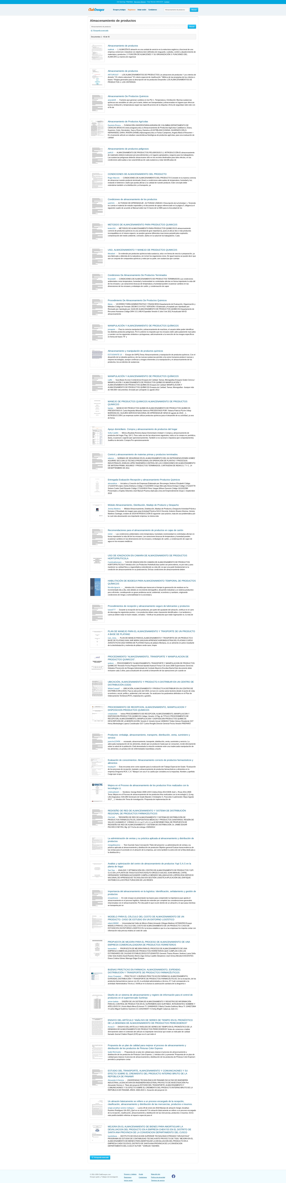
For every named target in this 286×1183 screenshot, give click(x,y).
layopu (110, 408)
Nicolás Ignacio (114, 587)
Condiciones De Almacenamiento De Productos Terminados (137, 275)
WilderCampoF (114, 688)
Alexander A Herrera (116, 1080)
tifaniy (110, 304)
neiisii (110, 534)
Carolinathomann (115, 562)
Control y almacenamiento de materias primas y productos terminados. (143, 454)
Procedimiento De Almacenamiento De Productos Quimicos (137, 300)
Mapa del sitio (155, 1174)
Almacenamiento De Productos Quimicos (128, 96)
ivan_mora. (112, 638)
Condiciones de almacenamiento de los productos (132, 199)
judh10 (110, 152)
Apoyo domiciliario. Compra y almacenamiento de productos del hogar (142, 429)
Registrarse (131, 10)
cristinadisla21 (113, 792)
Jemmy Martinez (114, 509)
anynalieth (112, 100)
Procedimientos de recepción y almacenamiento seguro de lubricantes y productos (149, 606)
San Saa (111, 870)
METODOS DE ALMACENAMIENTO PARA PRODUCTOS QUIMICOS (142, 224)
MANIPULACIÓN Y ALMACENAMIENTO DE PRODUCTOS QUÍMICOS (143, 325)
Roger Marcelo (114, 178)
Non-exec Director (140, 2)
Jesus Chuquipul (114, 976)
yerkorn (111, 663)
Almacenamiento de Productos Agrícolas (128, 121)
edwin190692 (113, 923)
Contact (166, 2)
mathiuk (111, 49)
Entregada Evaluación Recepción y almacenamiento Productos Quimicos (144, 479)
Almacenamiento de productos (123, 45)
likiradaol (111, 254)
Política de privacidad (158, 1177)
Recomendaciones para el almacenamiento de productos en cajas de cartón (145, 530)
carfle (110, 380)
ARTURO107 (113, 75)
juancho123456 (114, 741)
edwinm (111, 458)
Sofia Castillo (113, 433)
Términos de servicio (158, 1180)
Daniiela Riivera (114, 125)
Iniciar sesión (142, 10)
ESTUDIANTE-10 (115, 355)
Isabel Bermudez (114, 1052)
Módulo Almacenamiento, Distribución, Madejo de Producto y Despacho (143, 505)
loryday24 (112, 767)
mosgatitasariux (114, 845)
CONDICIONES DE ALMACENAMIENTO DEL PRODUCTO (137, 174)
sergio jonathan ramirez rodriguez (121, 1108)
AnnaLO (111, 1027)
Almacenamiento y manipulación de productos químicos (135, 351)
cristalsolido (112, 714)
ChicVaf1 (111, 817)
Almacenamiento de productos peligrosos (128, 149)
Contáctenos (152, 10)
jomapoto (111, 329)
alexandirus (112, 483)
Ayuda (141, 1174)
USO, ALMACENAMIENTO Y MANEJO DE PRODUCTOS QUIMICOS (142, 250)
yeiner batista (113, 1001)
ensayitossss (113, 898)
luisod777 (112, 610)
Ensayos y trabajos (119, 10)
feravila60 (112, 279)
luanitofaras (112, 1136)
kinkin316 (112, 228)
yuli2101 (111, 203)
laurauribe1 (112, 948)
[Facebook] (173, 1177)
